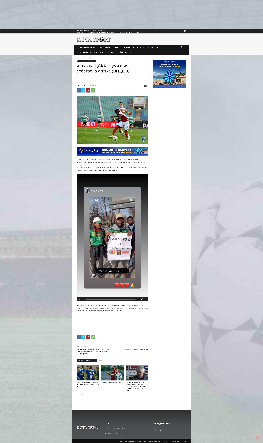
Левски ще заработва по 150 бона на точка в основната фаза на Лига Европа (88, 384)
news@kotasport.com (126, 433)
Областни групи (175, 441)
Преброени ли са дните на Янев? (111, 382)
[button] (181, 47)
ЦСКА (94, 61)
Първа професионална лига (132, 441)
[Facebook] (181, 31)
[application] (112, 237)
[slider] (111, 299)
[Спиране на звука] (142, 299)
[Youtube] (184, 31)
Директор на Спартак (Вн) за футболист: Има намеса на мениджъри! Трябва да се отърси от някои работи (93, 351)
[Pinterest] (88, 90)
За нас (120, 441)
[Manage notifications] (257, 437)
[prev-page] (78, 394)
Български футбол (88, 58)
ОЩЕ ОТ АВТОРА (103, 361)
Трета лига (165, 441)
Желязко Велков (83, 86)
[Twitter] (83, 90)
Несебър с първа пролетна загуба (136, 349)
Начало (79, 58)
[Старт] (79, 299)
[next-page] (81, 394)
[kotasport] (94, 39)
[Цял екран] (145, 299)
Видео (89, 61)
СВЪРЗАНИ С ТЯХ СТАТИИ (86, 361)
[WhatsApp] (93, 90)
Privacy (184, 441)
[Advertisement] (61, 14)
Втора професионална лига (151, 441)
